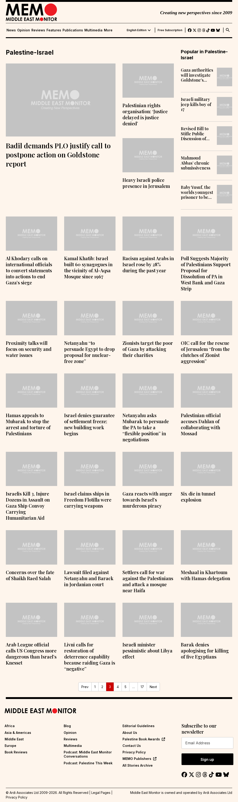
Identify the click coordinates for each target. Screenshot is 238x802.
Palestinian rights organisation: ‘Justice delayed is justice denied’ (145, 114)
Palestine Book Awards (141, 739)
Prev (85, 687)
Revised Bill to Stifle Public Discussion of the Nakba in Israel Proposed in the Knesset (196, 133)
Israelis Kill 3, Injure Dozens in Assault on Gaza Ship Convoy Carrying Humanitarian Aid (28, 505)
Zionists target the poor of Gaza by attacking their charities (147, 349)
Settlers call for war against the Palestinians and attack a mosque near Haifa (147, 581)
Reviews (38, 30)
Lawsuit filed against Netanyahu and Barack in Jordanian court (88, 578)
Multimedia (93, 30)
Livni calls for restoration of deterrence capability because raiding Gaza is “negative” (89, 656)
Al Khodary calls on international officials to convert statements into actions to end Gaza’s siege (29, 270)
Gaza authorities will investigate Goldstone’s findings (197, 75)
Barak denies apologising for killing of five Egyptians (205, 650)
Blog (67, 726)
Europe (10, 746)
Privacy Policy (134, 752)
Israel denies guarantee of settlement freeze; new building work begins (89, 424)
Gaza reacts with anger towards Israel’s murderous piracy (147, 499)
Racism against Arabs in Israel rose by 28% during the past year (148, 264)
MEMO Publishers (136, 759)
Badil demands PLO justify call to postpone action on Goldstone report (58, 154)
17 (142, 687)
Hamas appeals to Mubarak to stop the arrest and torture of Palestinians (28, 424)
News (11, 30)
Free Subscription (170, 30)
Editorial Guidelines (138, 726)
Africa (10, 726)
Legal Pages (100, 793)
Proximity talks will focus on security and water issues (28, 349)
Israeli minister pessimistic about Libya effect (147, 650)
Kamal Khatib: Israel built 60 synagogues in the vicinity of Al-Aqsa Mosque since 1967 (88, 267)
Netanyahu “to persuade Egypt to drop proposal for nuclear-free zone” (89, 352)
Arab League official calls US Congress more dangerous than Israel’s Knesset (31, 653)
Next (153, 687)
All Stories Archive (137, 765)
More (108, 30)
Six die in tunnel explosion (198, 496)
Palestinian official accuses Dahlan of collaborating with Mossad (201, 424)
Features (53, 30)
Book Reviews (16, 752)
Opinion (23, 30)
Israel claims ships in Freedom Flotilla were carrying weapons (87, 499)
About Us (129, 733)
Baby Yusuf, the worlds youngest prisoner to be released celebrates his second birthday (197, 192)
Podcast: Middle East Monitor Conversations (88, 754)
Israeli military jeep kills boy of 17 (196, 104)
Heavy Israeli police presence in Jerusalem (146, 183)
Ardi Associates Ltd (217, 793)
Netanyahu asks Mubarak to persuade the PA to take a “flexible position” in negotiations (145, 427)
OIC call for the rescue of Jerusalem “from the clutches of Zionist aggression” (205, 352)
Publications (73, 30)
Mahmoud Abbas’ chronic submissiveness (195, 163)
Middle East (14, 739)
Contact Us (131, 746)
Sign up (207, 759)
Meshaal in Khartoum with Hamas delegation (205, 575)
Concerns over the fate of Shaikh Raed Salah (30, 575)
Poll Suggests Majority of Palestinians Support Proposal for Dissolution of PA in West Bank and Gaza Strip (206, 273)
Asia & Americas (18, 733)
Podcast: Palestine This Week (88, 763)
